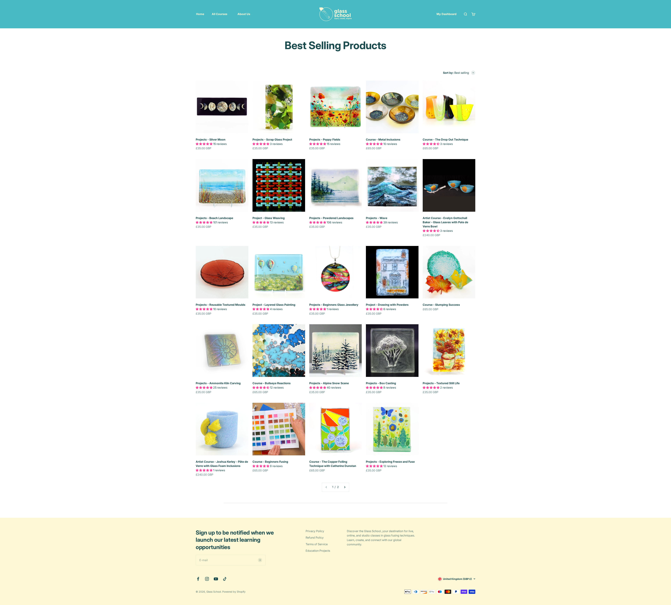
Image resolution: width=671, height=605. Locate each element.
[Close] (661, 549)
